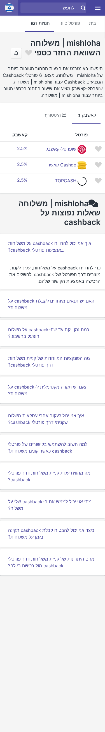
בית (92, 23)
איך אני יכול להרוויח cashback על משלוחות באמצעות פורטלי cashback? (49, 246)
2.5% (22, 148)
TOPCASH (65, 180)
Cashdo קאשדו (61, 165)
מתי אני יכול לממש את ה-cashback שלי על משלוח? (50, 505)
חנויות (40, 23)
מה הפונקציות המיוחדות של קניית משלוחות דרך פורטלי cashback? (49, 361)
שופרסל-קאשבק (60, 149)
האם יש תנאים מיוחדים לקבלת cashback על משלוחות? (51, 304)
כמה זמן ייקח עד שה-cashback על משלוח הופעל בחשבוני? (48, 333)
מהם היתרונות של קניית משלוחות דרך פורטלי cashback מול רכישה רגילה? (51, 562)
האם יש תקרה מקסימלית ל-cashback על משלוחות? (48, 390)
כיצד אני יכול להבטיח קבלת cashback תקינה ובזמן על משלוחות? (51, 533)
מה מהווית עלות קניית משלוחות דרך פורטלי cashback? (49, 476)
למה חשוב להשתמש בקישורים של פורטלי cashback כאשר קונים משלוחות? (47, 447)
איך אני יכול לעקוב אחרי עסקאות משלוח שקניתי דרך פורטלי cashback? (46, 419)
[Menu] (98, 8)
